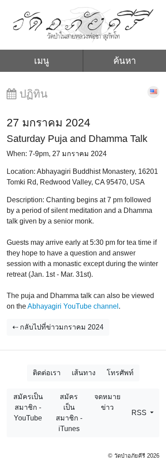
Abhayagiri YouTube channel (73, 306)
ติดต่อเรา (47, 373)
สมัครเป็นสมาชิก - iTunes (69, 412)
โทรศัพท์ (120, 373)
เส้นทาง (84, 373)
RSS (139, 412)
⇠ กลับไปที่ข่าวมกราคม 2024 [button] (58, 327)
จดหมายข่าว (107, 402)
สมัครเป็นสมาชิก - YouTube (28, 407)
